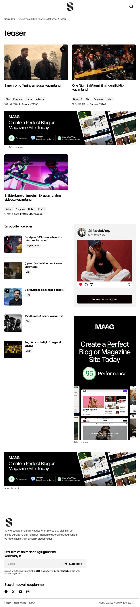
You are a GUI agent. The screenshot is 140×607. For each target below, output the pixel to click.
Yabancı (40, 99)
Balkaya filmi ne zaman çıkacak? (45, 289)
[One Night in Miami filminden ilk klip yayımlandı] (104, 62)
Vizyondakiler (33, 245)
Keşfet (41, 209)
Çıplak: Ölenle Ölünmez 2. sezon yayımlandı (44, 265)
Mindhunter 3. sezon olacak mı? (44, 316)
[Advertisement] (70, 128)
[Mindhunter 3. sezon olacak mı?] (13, 323)
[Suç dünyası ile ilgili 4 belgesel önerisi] (13, 349)
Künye (32, 602)
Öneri (28, 350)
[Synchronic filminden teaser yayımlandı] (36, 62)
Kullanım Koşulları (62, 571)
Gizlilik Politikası (42, 571)
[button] (7, 6)
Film (7, 99)
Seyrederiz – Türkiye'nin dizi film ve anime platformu (30, 19)
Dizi (28, 271)
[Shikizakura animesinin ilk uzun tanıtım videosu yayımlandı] (36, 172)
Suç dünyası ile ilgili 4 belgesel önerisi (43, 344)
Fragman (17, 99)
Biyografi (77, 99)
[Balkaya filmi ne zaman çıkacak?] (13, 297)
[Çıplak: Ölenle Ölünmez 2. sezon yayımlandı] (13, 270)
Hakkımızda (20, 602)
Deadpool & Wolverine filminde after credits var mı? (43, 239)
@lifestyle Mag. (99, 230)
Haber (29, 99)
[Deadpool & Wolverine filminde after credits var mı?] (13, 244)
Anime (8, 209)
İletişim (7, 602)
